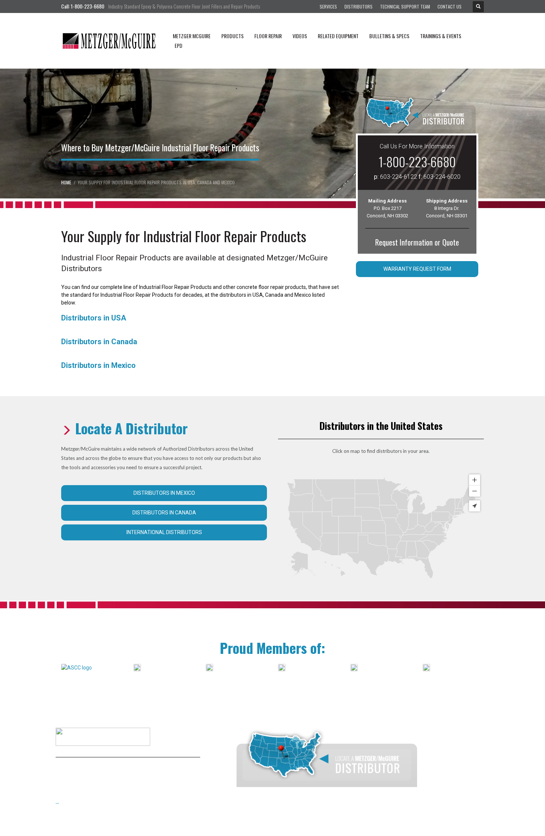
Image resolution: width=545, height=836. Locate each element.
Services (328, 6)
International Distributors (164, 532)
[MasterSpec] (281, 667)
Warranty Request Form (417, 269)
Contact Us (449, 6)
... (57, 802)
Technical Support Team (405, 6)
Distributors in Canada (99, 341)
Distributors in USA (93, 317)
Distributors (358, 6)
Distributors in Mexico (98, 365)
